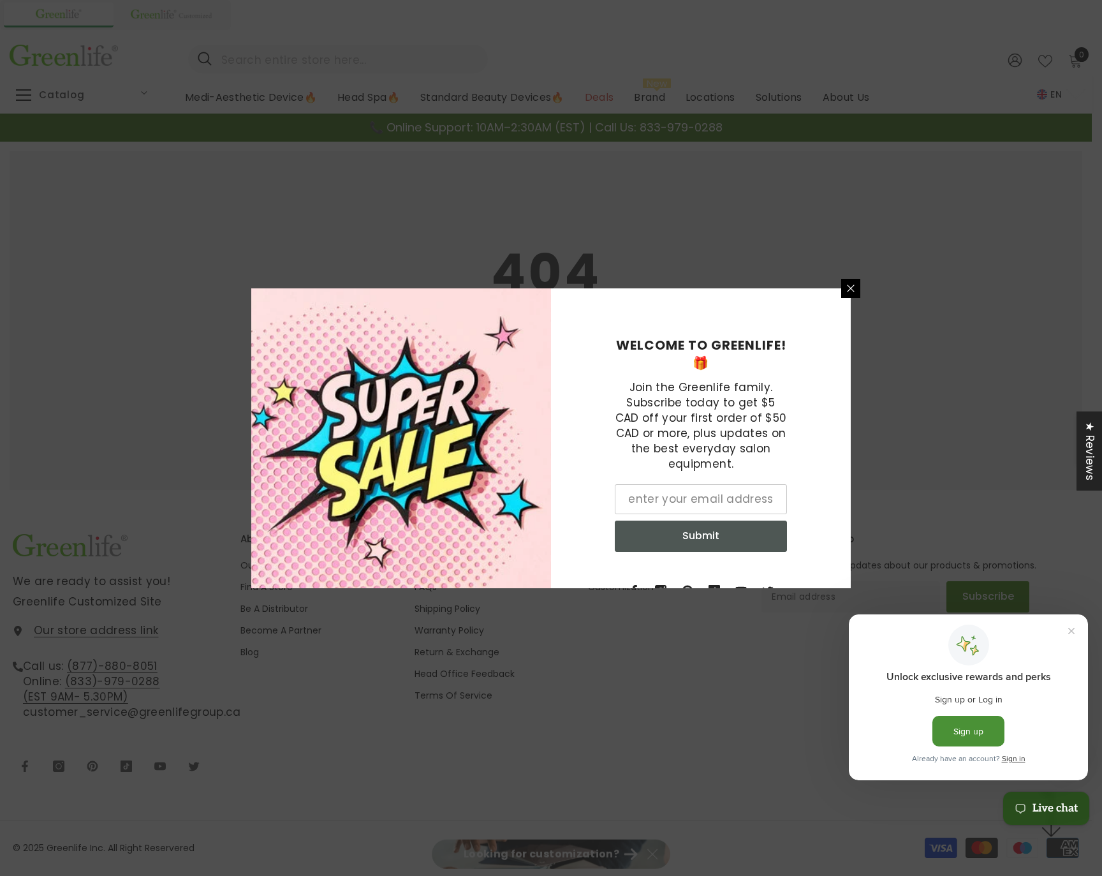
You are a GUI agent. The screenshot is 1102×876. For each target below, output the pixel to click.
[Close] (850, 288)
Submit (700, 535)
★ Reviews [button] (1090, 450)
